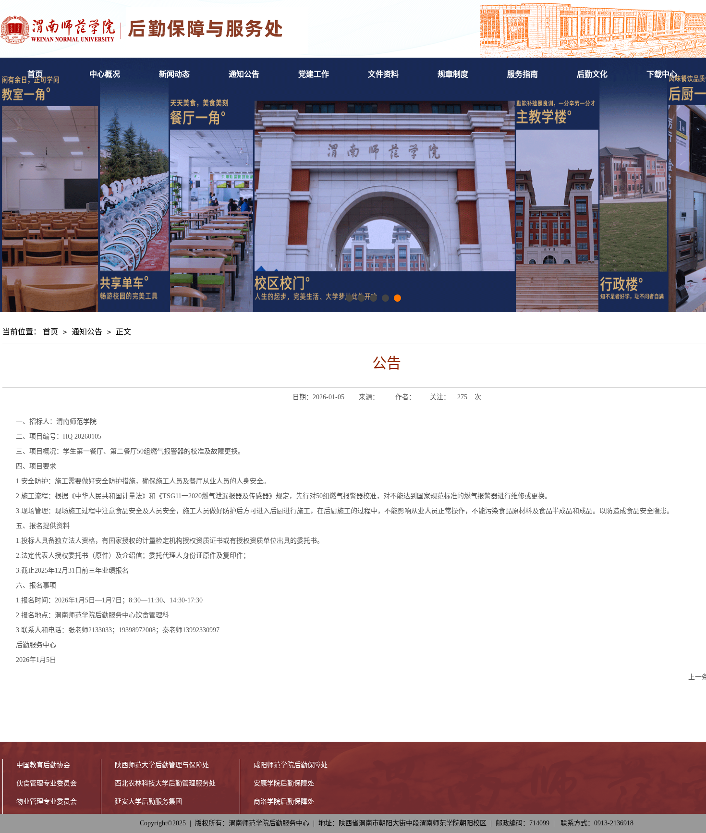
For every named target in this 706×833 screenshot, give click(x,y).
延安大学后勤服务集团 (148, 801)
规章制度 (453, 74)
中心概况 (104, 74)
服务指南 (522, 74)
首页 (35, 74)
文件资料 (383, 74)
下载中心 (661, 74)
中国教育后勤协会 (43, 765)
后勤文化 (592, 74)
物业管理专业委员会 (46, 801)
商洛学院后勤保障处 (284, 801)
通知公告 (244, 74)
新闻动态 (174, 74)
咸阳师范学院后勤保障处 (291, 765)
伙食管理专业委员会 (46, 783)
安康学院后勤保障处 (284, 783)
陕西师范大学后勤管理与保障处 (162, 765)
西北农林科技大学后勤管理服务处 (165, 783)
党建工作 (313, 74)
